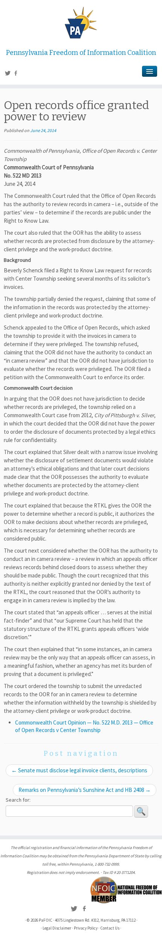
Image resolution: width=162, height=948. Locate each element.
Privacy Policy (86, 928)
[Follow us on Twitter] (9, 73)
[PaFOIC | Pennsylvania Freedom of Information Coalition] (81, 22)
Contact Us (109, 928)
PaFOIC (45, 920)
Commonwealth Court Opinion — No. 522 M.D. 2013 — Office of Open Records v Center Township (84, 726)
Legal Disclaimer (57, 928)
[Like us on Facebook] (17, 73)
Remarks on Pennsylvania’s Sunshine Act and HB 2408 (84, 789)
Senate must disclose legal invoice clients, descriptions (79, 770)
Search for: (18, 799)
